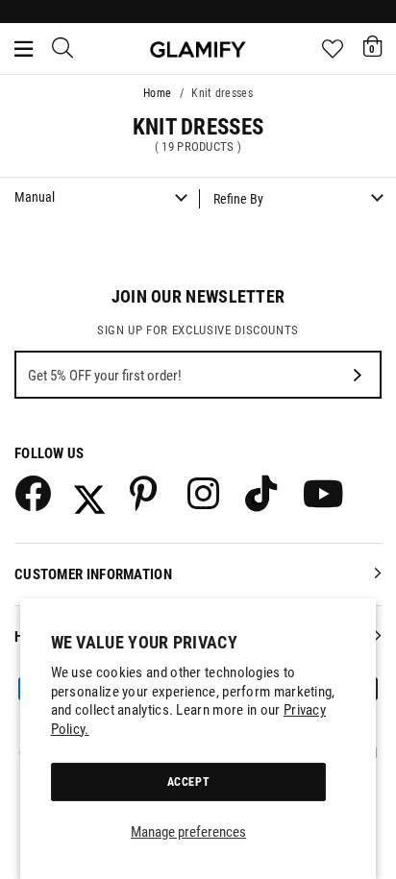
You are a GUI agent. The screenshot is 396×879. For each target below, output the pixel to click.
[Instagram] (204, 493)
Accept (188, 782)
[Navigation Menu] (23, 49)
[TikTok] (262, 493)
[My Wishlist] (332, 49)
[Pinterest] (147, 493)
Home (157, 93)
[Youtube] (320, 493)
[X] (89, 493)
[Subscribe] (358, 375)
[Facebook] (31, 493)
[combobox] (63, 49)
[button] (372, 46)
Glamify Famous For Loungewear (198, 49)
